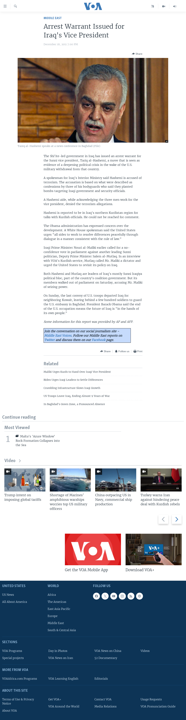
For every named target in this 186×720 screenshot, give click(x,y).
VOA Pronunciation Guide (158, 706)
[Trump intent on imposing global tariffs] (24, 480)
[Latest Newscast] (174, 6)
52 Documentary (105, 658)
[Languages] (152, 6)
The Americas (57, 602)
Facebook (98, 340)
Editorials (101, 678)
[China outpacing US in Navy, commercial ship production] (115, 480)
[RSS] (131, 596)
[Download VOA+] (154, 549)
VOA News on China (107, 651)
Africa (52, 594)
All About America (14, 602)
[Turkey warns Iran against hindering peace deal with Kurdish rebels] (161, 480)
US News (8, 594)
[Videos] (163, 6)
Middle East (53, 18)
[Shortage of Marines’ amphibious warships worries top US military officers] (70, 480)
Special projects (13, 658)
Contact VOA (103, 699)
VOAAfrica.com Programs (19, 678)
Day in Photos (57, 651)
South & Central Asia (62, 630)
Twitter (49, 340)
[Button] (137, 54)
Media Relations (105, 706)
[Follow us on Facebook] (96, 596)
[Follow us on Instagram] (122, 596)
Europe (52, 616)
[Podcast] (139, 596)
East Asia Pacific (59, 609)
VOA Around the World (63, 706)
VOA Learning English (63, 678)
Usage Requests (151, 699)
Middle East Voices (57, 335)
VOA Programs (12, 651)
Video (9, 460)
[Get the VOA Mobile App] (93, 549)
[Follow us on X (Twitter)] (105, 596)
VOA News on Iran (60, 658)
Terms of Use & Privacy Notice (18, 701)
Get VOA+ (54, 699)
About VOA (9, 710)
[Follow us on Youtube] (113, 596)
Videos (145, 651)
